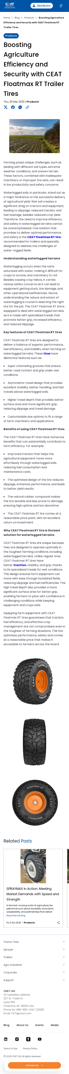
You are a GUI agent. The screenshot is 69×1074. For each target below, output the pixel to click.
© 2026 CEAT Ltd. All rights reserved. (22, 1056)
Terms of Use (10, 1049)
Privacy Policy (30, 1049)
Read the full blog (16, 915)
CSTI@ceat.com (21, 1013)
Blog (6, 1025)
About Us (22, 1025)
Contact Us (32, 1065)
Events (39, 1025)
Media (55, 1025)
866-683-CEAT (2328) (30, 1009)
